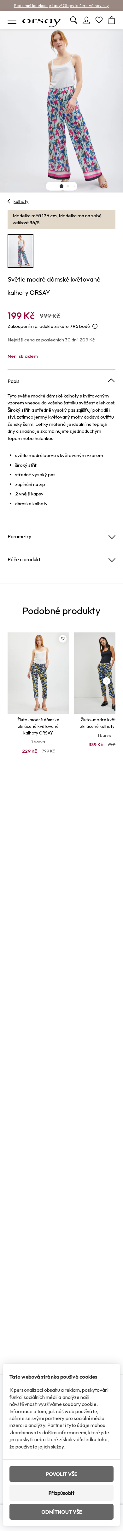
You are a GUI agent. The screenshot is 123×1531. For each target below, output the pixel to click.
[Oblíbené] (99, 20)
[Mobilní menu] (12, 20)
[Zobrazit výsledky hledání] (74, 20)
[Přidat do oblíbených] (63, 639)
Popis (14, 381)
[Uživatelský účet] (86, 20)
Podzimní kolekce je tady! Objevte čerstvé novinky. (61, 5)
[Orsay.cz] (41, 20)
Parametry (19, 536)
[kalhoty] (9, 201)
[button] (61, 186)
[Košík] (111, 20)
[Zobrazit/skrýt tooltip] (94, 326)
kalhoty (21, 201)
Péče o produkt (24, 559)
